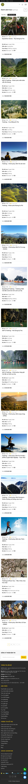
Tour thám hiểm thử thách (7, 691)
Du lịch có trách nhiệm (6, 758)
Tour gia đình (4, 705)
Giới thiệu (3, 1)
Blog (7, 1)
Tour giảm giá (4, 703)
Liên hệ (2, 768)
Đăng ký (23, 657)
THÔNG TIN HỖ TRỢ (7, 721)
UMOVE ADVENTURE (7, 751)
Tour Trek (3, 710)
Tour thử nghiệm (5, 695)
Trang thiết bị (4, 743)
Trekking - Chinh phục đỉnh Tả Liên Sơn (13, 163)
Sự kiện (11, 1)
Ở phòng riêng (4, 741)
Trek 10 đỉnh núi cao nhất (7, 689)
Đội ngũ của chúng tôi (6, 756)
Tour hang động (5, 712)
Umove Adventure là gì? (6, 753)
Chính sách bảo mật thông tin (8, 728)
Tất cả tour (3, 718)
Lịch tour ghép (4, 707)
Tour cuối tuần (4, 701)
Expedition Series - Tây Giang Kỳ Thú (13, 38)
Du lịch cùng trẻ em (5, 739)
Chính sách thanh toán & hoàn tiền (9, 724)
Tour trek (3, 14)
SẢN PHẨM (4, 686)
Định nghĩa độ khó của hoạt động (9, 733)
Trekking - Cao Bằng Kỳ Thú (10, 122)
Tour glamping (4, 699)
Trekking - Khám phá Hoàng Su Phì (12, 205)
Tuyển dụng (4, 766)
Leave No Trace (4, 762)
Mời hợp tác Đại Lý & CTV (7, 764)
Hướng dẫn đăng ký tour (7, 735)
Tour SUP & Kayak (5, 697)
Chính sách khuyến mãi (6, 737)
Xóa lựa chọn (12, 14)
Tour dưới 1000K (5, 714)
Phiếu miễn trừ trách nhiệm (7, 730)
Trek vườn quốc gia (5, 693)
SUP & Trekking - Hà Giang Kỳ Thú (12, 330)
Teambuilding (4, 716)
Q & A (2, 745)
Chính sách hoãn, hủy (6, 726)
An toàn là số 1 (4, 760)
